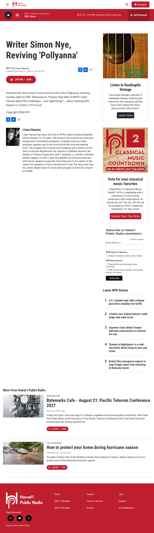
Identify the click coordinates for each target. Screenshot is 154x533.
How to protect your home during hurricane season (92, 447)
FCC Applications (127, 508)
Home (57, 494)
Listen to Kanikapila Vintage (125, 87)
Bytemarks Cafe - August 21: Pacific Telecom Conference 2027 (98, 403)
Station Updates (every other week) (125, 256)
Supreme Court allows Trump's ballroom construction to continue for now (127, 331)
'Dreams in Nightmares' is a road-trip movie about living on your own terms (128, 348)
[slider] (22, 15)
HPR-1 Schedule (62, 501)
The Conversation (54, 443)
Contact (90, 494)
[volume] (17, 15)
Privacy (90, 508)
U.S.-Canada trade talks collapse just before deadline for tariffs (126, 302)
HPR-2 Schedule (62, 508)
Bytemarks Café (53, 396)
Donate (141, 4)
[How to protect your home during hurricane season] (23, 453)
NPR (27, 112)
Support (122, 501)
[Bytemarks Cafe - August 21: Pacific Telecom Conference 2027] (23, 406)
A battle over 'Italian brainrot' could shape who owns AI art (128, 315)
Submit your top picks (125, 216)
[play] (8, 15)
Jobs (121, 494)
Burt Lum (50, 411)
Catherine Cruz (53, 452)
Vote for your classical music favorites (125, 181)
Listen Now (125, 115)
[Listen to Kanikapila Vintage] (125, 55)
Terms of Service (95, 501)
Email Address (113, 242)
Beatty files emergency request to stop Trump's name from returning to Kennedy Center (127, 364)
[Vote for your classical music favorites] (125, 150)
